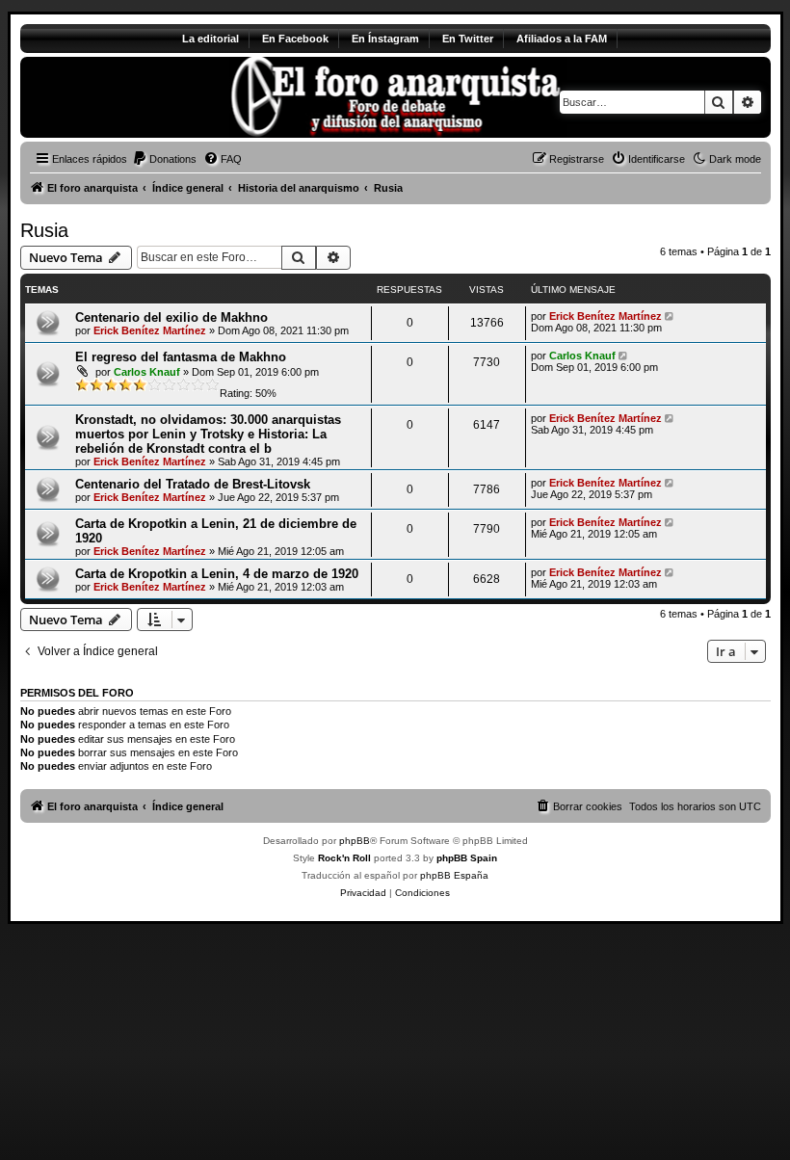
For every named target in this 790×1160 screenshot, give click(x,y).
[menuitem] (164, 159)
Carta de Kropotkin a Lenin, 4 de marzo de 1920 (216, 574)
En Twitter (467, 38)
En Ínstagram (385, 38)
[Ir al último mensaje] (671, 316)
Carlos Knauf (147, 372)
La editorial (210, 38)
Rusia (44, 230)
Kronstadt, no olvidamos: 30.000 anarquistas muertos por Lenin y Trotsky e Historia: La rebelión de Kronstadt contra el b (208, 434)
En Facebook (295, 38)
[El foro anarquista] (180, 97)
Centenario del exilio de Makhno (171, 317)
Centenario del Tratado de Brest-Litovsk (192, 484)
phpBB (354, 840)
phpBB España (454, 875)
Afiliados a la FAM (561, 38)
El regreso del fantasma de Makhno (180, 357)
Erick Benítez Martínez (149, 330)
